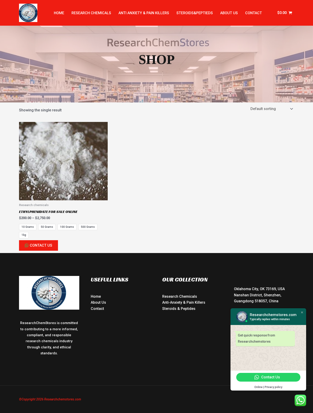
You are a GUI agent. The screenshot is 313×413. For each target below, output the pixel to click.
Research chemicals (91, 13)
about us (229, 13)
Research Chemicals (179, 296)
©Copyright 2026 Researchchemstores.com (50, 399)
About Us (98, 302)
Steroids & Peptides (178, 308)
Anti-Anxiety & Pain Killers (183, 302)
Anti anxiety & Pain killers (143, 13)
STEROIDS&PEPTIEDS (194, 13)
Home (59, 13)
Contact (253, 13)
